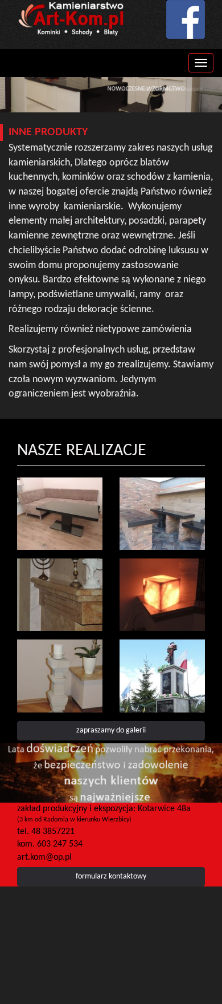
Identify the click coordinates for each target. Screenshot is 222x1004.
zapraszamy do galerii (111, 730)
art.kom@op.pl (44, 857)
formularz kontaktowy (111, 876)
